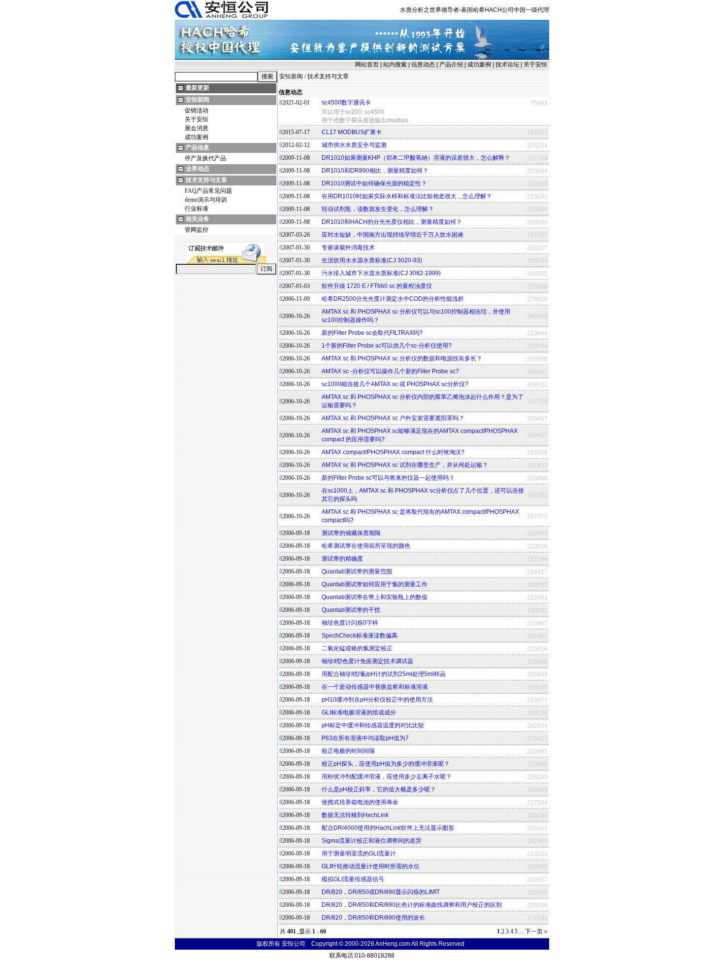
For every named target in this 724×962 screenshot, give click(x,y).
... (521, 931)
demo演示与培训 (206, 199)
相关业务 (197, 218)
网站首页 (367, 64)
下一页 (534, 931)
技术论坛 (507, 64)
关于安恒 (535, 64)
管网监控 (196, 229)
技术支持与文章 (206, 180)
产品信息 (197, 147)
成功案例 (479, 64)
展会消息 (196, 128)
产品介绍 (451, 64)
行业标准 (196, 208)
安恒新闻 (197, 99)
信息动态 (423, 64)
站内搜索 (395, 64)
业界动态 (197, 168)
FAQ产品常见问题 (208, 190)
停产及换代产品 (205, 158)
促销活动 (196, 110)
